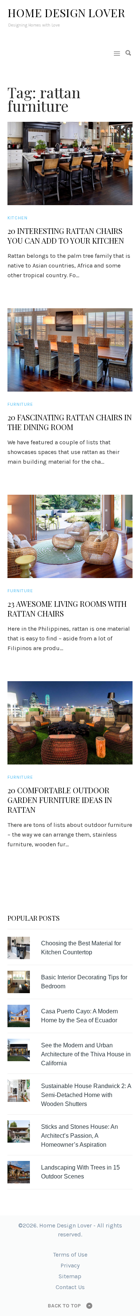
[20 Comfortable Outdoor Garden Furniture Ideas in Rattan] (70, 722)
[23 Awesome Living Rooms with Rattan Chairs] (70, 536)
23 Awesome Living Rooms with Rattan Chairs (67, 608)
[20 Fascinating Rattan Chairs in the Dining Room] (70, 350)
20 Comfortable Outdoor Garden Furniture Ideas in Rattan (59, 800)
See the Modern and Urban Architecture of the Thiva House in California (86, 1054)
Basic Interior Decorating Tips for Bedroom (84, 981)
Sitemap (70, 1276)
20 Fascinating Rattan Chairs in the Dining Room (69, 422)
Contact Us (70, 1287)
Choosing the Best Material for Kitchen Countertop (81, 947)
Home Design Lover (66, 12)
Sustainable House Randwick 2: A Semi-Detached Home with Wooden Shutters (86, 1095)
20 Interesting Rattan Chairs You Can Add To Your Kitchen (65, 235)
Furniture (20, 404)
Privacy (70, 1265)
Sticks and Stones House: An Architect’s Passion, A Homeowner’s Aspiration (79, 1136)
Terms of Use (70, 1254)
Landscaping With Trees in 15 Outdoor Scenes (80, 1172)
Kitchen (17, 217)
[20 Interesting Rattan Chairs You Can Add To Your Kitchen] (70, 163)
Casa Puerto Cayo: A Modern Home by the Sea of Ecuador (79, 1015)
